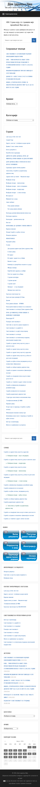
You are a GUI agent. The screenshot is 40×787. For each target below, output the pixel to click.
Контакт (8, 222)
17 (5, 757)
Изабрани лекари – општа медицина (16, 186)
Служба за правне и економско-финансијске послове (19, 515)
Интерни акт (9, 196)
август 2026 (20, 741)
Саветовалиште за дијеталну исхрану (17, 331)
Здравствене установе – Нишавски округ (18, 176)
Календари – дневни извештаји (15, 219)
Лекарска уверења (11, 235)
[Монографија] (29, 542)
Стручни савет (12, 284)
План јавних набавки (13, 206)
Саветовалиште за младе (13, 334)
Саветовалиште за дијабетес (14, 328)
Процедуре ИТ (10, 318)
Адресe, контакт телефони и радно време (18, 143)
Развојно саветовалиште (13, 321)
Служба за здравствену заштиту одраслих (18, 352)
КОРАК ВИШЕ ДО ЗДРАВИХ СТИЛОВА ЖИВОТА (19, 226)
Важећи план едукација (13, 153)
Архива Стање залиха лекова (14, 146)
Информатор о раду (11, 199)
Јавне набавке (10, 202)
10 (5, 754)
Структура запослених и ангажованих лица (18, 397)
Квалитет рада (12, 261)
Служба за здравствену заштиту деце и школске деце (20, 459)
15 (29, 754)
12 (15, 754)
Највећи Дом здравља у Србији (16, 271)
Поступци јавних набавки (15, 209)
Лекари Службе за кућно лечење (15, 232)
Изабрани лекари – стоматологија (16, 192)
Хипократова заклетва (14, 290)
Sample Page (9, 140)
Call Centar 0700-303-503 (13, 137)
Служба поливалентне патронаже (16, 391)
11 (10, 754)
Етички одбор (11, 252)
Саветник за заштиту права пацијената (17, 325)
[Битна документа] (11, 531)
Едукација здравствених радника (15, 167)
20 (20, 757)
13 (19, 754)
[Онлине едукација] (29, 553)
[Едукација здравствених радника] (11, 553)
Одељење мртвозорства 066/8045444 (15, 607)
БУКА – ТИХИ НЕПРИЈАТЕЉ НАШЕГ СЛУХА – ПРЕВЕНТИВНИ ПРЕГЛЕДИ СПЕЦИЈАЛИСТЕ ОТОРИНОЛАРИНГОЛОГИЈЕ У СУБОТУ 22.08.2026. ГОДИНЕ (19, 666)
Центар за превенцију (12, 422)
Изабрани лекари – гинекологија (15, 183)
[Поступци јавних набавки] (29, 531)
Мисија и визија (12, 268)
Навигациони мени (11, 14)
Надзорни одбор (10, 242)
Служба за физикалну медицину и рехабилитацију (18, 485)
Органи (8, 300)
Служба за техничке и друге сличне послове (19, 382)
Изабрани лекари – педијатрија (15, 189)
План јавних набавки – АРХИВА (15, 303)
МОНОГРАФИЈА (10, 238)
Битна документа (11, 150)
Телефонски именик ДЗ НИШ (14, 400)
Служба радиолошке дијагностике (16, 394)
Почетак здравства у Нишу (15, 274)
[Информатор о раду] (11, 542)
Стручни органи (12, 280)
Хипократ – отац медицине (15, 287)
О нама (8, 245)
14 (24, 754)
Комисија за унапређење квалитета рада (19, 264)
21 (24, 757)
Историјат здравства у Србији (16, 258)
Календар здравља (11, 216)
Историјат (10, 255)
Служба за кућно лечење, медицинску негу (16, 491)
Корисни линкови (11, 229)
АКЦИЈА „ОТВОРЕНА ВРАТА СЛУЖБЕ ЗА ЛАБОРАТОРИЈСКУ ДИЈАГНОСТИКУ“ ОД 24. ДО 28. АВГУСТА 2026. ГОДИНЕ (20, 84)
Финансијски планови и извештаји (16, 413)
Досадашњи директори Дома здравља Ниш (20, 248)
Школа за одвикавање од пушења (16, 425)
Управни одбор (10, 404)
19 (15, 757)
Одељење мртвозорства (13, 294)
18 (10, 757)
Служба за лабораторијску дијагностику (17, 367)
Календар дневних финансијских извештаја (18, 213)
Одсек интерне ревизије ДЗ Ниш (15, 297)
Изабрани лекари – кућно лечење (17, 495)
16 (34, 754)
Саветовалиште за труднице (12, 626)
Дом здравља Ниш (20, 4)
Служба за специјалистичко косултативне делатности (19, 512)
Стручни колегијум (13, 277)
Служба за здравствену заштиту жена (17, 349)
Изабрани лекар (10, 180)
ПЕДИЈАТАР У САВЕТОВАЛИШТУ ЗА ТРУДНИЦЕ (17, 701)
